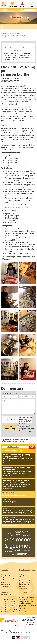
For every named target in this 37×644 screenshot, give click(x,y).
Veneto (17, 550)
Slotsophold (23, 575)
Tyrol (12, 549)
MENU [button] (4, 10)
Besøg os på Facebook (26, 599)
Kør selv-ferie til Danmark (9, 609)
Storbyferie (22, 587)
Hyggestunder (21, 554)
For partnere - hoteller (8, 579)
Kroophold (22, 579)
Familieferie (23, 589)
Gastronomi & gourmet (21, 531)
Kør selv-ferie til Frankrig (8, 603)
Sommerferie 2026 (25, 581)
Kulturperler (26, 535)
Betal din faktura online (26, 603)
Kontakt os (4, 587)
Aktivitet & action (20, 532)
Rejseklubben (12, 33)
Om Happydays (6, 575)
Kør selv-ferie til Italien (8, 599)
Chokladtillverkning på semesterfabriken (13, 37)
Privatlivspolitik (18, 626)
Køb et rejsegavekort (26, 601)
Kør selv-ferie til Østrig (8, 601)
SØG (32, 447)
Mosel (13, 554)
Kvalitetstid (26, 550)
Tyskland (9, 533)
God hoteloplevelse (8, 551)
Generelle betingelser (18, 627)
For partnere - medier (8, 577)
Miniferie (22, 577)
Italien (17, 535)
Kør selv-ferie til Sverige (8, 607)
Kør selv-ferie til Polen (8, 611)
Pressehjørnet (5, 585)
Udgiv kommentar (10, 427)
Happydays (4, 33)
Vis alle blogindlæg (8, 492)
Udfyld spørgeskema (25, 607)
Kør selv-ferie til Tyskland (9, 605)
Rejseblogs (21, 33)
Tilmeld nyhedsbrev (25, 611)
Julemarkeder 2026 (25, 583)
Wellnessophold (24, 585)
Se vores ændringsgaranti (27, 605)
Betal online (4, 583)
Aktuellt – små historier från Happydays (13, 35)
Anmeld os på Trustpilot (27, 597)
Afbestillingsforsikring (26, 609)
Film (2, 581)
